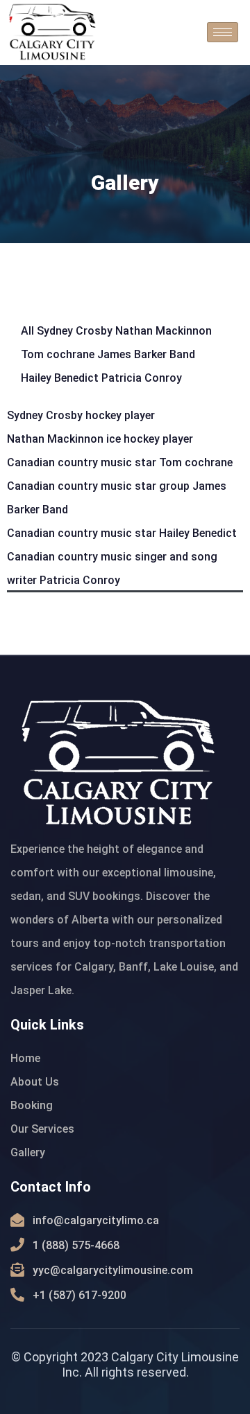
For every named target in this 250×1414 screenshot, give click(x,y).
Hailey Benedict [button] (61, 378)
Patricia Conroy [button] (141, 378)
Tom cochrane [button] (59, 354)
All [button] (29, 330)
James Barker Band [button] (146, 354)
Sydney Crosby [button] (76, 330)
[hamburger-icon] (222, 32)
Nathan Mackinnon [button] (163, 330)
